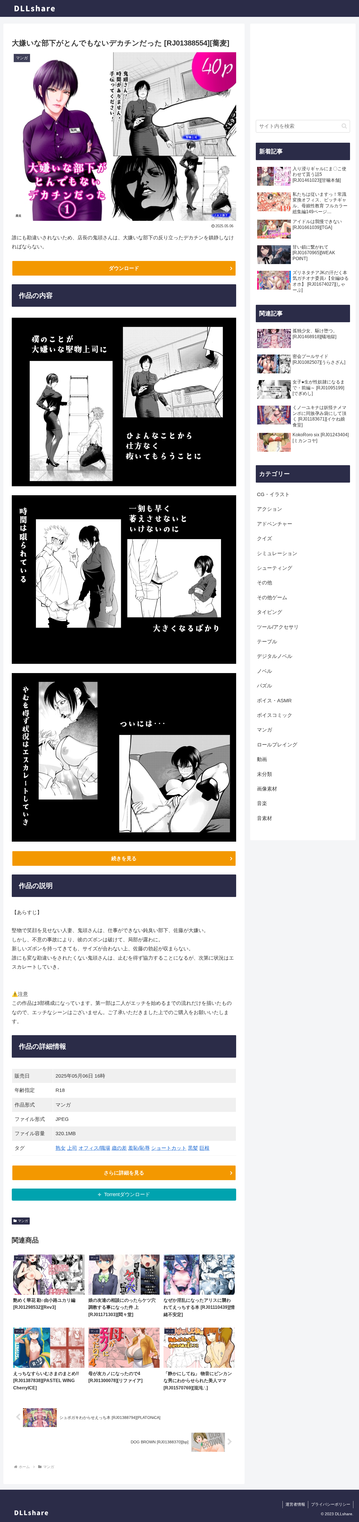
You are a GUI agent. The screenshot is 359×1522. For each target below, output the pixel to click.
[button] (344, 126)
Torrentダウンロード (127, 1194)
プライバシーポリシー (330, 1504)
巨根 (204, 1148)
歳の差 (119, 1148)
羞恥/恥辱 (139, 1148)
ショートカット (169, 1148)
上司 (72, 1148)
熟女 (61, 1148)
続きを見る (124, 858)
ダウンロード (124, 268)
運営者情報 (295, 1504)
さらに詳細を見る (124, 1173)
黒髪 (193, 1148)
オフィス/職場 (94, 1148)
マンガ (23, 1221)
